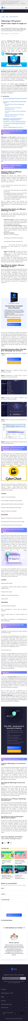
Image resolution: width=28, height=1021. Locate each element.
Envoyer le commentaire (14, 915)
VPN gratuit (13, 455)
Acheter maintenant (14, 362)
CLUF (4, 1013)
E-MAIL (3, 894)
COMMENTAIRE (5, 899)
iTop (2, 11)
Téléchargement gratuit (14, 324)
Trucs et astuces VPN (13, 16)
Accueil (3, 16)
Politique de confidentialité (8, 1012)
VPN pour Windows (19, 852)
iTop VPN (3, 8)
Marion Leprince (5, 33)
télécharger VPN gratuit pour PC (9, 155)
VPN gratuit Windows (12, 699)
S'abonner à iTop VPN (14, 320)
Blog (7, 16)
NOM (2, 888)
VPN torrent (21, 341)
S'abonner (23, 978)
